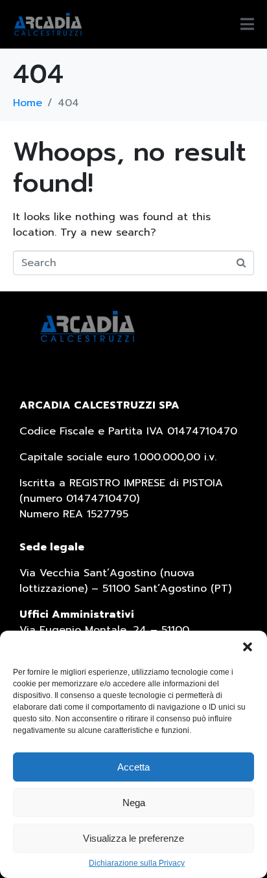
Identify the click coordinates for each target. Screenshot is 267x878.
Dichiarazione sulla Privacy (137, 863)
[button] (247, 646)
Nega (133, 802)
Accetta (133, 766)
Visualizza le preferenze (133, 838)
